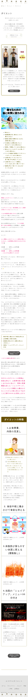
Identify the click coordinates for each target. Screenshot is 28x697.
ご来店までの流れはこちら (14, 655)
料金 (25, 686)
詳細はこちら (14, 90)
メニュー (19, 686)
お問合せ (16, 688)
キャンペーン (11, 686)
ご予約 (10, 688)
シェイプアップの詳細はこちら (14, 353)
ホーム (3, 686)
